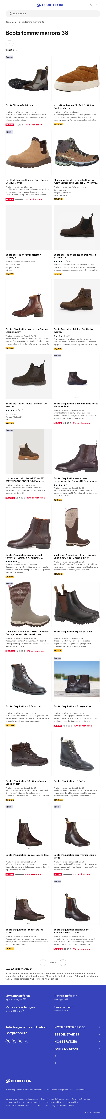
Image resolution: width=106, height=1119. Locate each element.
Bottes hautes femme (52, 973)
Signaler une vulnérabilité (63, 1105)
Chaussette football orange (59, 976)
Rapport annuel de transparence (55, 1099)
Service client (64, 1008)
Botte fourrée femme (75, 973)
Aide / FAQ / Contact (41, 1105)
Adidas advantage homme (30, 976)
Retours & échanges (20, 1008)
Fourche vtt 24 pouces (47, 979)
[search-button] (10, 14)
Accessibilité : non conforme (18, 1105)
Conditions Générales (80, 1099)
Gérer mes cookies (53, 1102)
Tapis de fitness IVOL (24, 979)
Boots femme (12, 973)
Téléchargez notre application (26, 1027)
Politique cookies (70, 1102)
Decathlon (11, 22)
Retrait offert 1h (65, 997)
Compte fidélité (16, 1033)
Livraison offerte (18, 997)
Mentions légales (13, 1102)
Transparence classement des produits (22, 1099)
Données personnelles (32, 1102)
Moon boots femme (30, 973)
